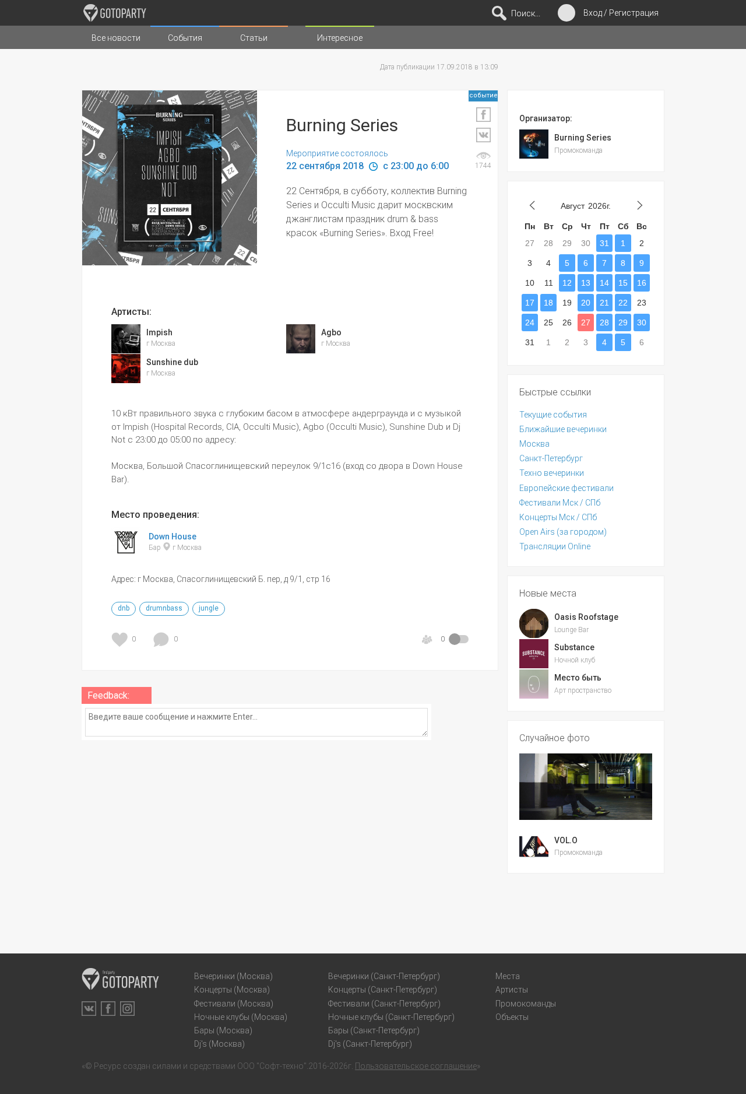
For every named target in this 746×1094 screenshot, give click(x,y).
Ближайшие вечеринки (563, 429)
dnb (123, 608)
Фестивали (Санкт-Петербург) (384, 1003)
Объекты (512, 1017)
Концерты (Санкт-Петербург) (382, 989)
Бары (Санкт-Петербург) (374, 1030)
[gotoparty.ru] (114, 13)
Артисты (511, 989)
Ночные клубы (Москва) (240, 1017)
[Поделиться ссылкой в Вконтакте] (483, 135)
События (185, 38)
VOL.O (566, 840)
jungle (209, 608)
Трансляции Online (554, 546)
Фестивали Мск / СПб (559, 502)
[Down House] (125, 551)
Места (507, 976)
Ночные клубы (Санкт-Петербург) (391, 1017)
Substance (574, 647)
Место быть (577, 677)
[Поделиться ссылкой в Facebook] (483, 114)
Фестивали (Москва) (233, 1003)
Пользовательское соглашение (416, 1066)
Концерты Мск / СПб (558, 517)
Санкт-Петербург (551, 458)
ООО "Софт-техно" (272, 1066)
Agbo (331, 332)
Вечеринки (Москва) (233, 976)
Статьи (254, 38)
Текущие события (553, 414)
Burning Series (582, 137)
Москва (534, 443)
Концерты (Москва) (232, 989)
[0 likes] (121, 639)
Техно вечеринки (551, 473)
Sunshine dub (172, 362)
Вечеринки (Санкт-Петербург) (384, 976)
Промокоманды (525, 1003)
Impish (159, 332)
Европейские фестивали (566, 488)
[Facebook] (108, 1008)
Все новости (116, 38)
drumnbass (164, 608)
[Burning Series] (198, 201)
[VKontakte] (89, 1008)
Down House (172, 536)
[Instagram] (127, 1008)
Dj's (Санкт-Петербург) (370, 1044)
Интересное (340, 38)
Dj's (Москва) (219, 1044)
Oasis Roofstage (586, 617)
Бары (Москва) (223, 1030)
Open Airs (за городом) (563, 532)
